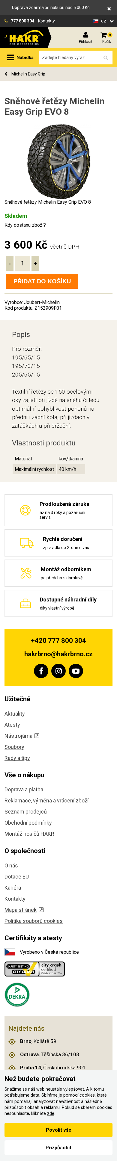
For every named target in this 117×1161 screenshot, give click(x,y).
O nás (11, 865)
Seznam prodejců (25, 811)
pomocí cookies (79, 1095)
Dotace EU (16, 876)
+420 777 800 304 (58, 640)
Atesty (12, 725)
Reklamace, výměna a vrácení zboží (46, 800)
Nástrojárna (18, 736)
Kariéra (12, 888)
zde (50, 1113)
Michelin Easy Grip (27, 74)
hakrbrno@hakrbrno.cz (58, 654)
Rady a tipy (17, 758)
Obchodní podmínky (28, 823)
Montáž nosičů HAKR (29, 834)
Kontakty (46, 21)
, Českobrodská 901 (53, 1068)
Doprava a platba (23, 789)
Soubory (14, 747)
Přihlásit (85, 42)
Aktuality (14, 713)
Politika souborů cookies (33, 921)
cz (104, 21)
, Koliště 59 (38, 1041)
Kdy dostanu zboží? (25, 225)
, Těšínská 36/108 (49, 1054)
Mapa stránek (20, 910)
